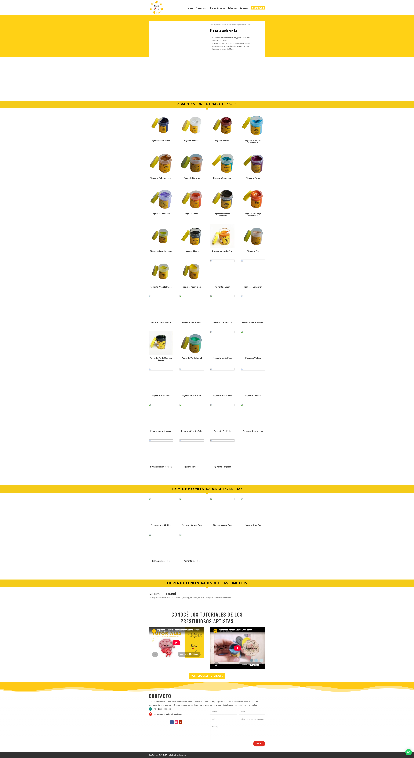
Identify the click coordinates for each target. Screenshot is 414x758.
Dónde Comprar (217, 8)
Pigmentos (217, 25)
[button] (408, 752)
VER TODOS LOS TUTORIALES (207, 675)
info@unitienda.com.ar (178, 755)
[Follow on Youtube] (180, 722)
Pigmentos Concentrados (229, 25)
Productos (200, 8)
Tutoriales (232, 8)
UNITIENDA (163, 755)
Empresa (244, 8)
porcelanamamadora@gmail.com (168, 714)
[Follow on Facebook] (172, 722)
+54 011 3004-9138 (162, 709)
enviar (259, 744)
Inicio (190, 8)
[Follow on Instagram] (176, 722)
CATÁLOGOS (258, 8)
